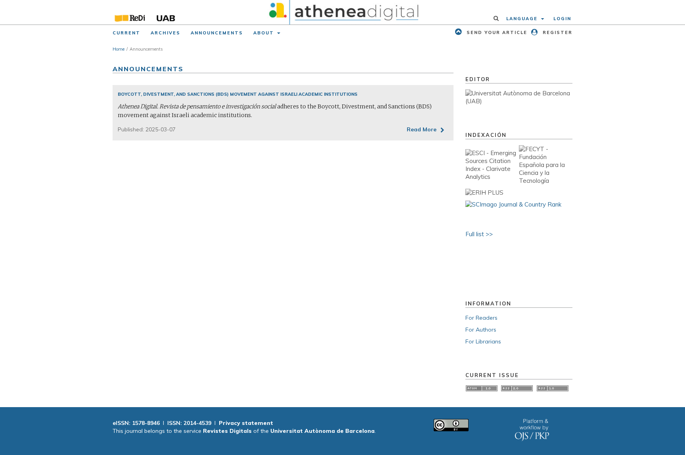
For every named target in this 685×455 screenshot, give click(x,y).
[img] (343, 12)
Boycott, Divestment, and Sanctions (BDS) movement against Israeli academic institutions (238, 94)
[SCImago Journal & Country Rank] (513, 204)
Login (562, 18)
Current (126, 33)
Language (523, 18)
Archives (165, 33)
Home (118, 49)
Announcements (217, 33)
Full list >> (479, 234)
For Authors (480, 329)
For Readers (481, 317)
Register (556, 32)
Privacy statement (246, 423)
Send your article (496, 32)
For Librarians (483, 341)
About (264, 33)
